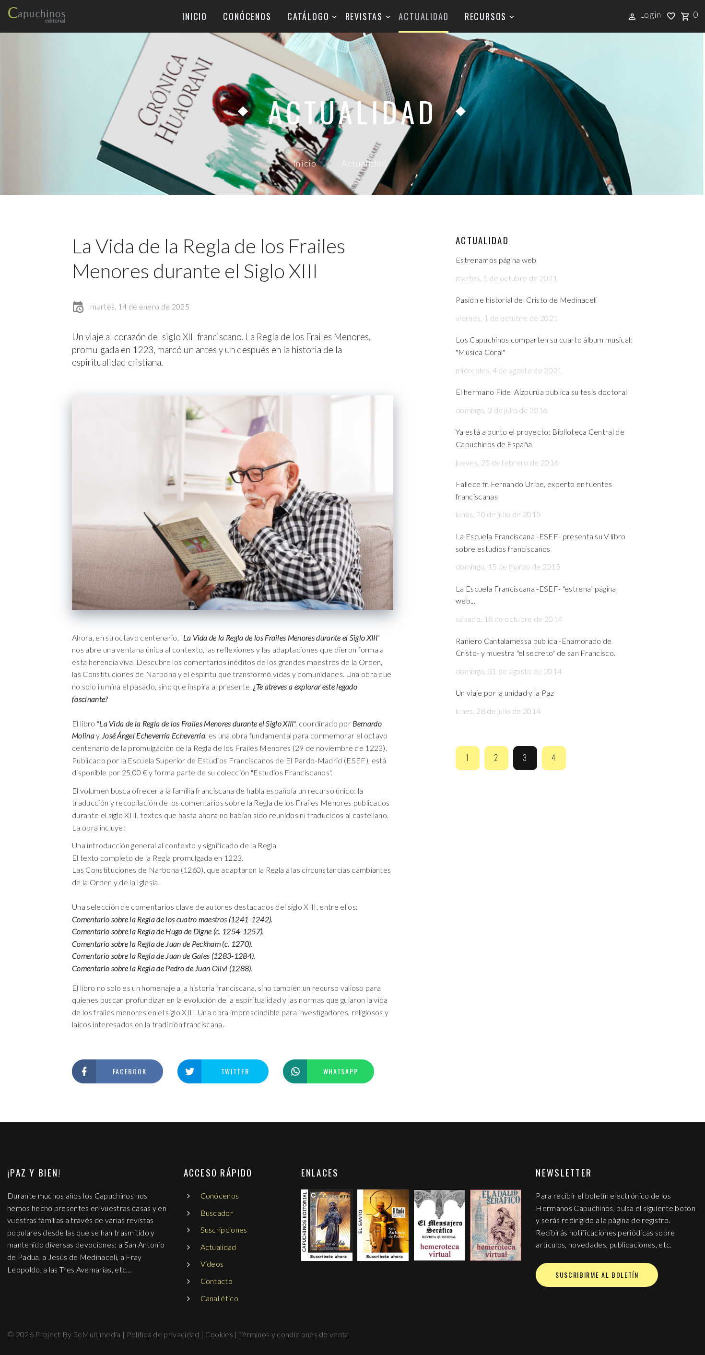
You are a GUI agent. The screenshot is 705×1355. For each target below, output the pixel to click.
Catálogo (308, 16)
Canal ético (219, 1298)
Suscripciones (223, 1229)
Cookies (219, 1334)
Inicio (194, 16)
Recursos (485, 16)
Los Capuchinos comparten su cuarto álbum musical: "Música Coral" (544, 346)
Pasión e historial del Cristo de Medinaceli (526, 299)
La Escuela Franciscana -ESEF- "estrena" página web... (536, 595)
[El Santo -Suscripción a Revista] (383, 1225)
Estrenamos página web (496, 259)
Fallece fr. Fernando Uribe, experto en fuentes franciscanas (534, 490)
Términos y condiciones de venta (294, 1334)
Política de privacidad (163, 1334)
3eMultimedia (97, 1334)
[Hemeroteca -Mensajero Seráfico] (439, 1225)
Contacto (216, 1280)
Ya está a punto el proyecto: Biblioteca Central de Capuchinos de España (540, 438)
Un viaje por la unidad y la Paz (505, 692)
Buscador (217, 1212)
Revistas (364, 16)
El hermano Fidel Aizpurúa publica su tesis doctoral (541, 391)
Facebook (129, 1071)
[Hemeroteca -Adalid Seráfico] (495, 1225)
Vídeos (212, 1263)
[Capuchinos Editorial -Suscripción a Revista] (326, 1225)
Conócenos (247, 16)
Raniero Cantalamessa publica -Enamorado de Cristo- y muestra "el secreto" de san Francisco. (535, 647)
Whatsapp (340, 1071)
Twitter (235, 1071)
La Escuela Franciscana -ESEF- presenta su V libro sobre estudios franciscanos (541, 542)
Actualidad (423, 16)
